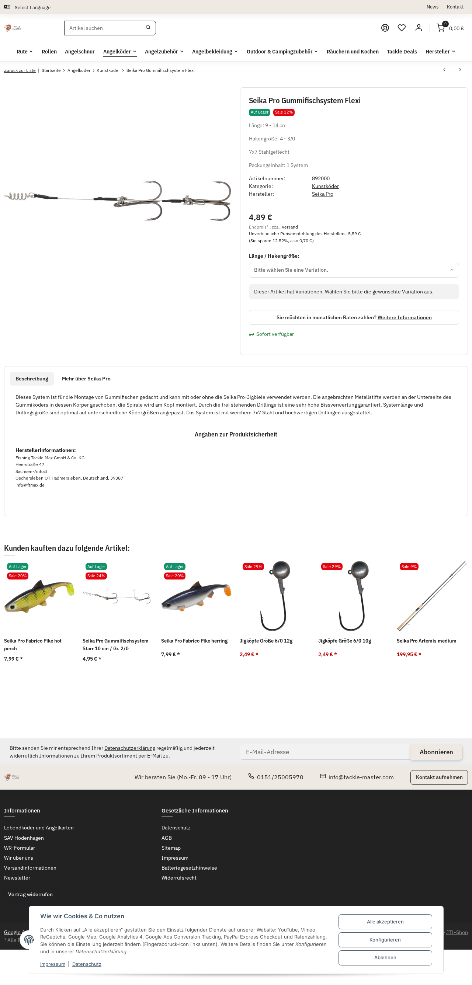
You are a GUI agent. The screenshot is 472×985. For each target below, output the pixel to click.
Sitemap (171, 848)
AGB (167, 838)
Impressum (52, 964)
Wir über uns (18, 858)
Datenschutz (86, 964)
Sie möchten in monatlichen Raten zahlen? (354, 317)
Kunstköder (325, 186)
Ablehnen (385, 957)
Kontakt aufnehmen (439, 777)
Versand (290, 227)
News (432, 6)
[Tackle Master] (12, 28)
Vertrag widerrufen (30, 894)
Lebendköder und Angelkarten (39, 827)
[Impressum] (384, 28)
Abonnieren (436, 752)
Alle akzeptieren (385, 922)
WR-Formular (19, 848)
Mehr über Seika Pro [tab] (86, 378)
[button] (401, 28)
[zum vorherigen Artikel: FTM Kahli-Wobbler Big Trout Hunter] (444, 70)
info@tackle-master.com (361, 777)
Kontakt (455, 6)
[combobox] (354, 270)
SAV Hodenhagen (24, 838)
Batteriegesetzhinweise (189, 867)
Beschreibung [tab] (31, 378)
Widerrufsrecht (179, 877)
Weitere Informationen (405, 317)
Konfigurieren (385, 940)
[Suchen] (148, 28)
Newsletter (17, 877)
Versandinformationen (30, 867)
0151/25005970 (280, 777)
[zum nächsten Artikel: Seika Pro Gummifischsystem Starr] (460, 70)
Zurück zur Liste (20, 70)
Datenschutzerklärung (129, 748)
